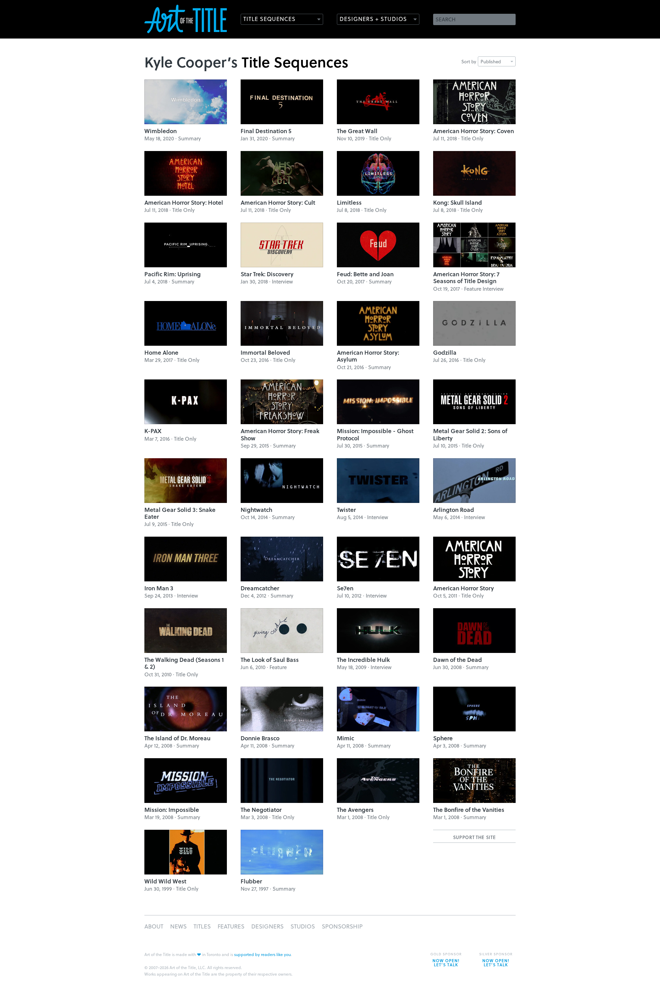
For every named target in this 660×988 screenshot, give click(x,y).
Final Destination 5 (266, 131)
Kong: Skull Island (457, 202)
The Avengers (355, 809)
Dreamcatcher (260, 588)
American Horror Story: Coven (473, 131)
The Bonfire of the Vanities (468, 809)
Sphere (443, 738)
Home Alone (161, 352)
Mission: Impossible (171, 809)
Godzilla (444, 352)
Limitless (349, 202)
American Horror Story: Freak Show (280, 434)
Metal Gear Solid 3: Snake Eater (180, 513)
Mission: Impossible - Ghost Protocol (375, 434)
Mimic (345, 738)
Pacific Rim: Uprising (172, 274)
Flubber (251, 881)
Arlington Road (453, 509)
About (153, 926)
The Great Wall (357, 131)
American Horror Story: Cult (278, 202)
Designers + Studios (373, 19)
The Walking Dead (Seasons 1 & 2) (184, 663)
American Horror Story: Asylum (368, 356)
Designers (267, 926)
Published (491, 61)
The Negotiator (261, 809)
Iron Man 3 (158, 588)
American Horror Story (463, 588)
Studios (302, 926)
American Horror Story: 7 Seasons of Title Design (466, 277)
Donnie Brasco (260, 738)
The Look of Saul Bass (270, 659)
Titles (202, 926)
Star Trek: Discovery (267, 274)
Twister (346, 509)
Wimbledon (160, 131)
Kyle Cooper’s (191, 61)
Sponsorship (342, 926)
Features (231, 926)
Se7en (345, 588)
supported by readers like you (262, 954)
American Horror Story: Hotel (183, 202)
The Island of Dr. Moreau (177, 738)
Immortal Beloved (265, 352)
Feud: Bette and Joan (365, 274)
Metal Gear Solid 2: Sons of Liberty (470, 434)
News (178, 926)
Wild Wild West (165, 881)
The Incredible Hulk (363, 659)
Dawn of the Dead (457, 659)
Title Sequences (269, 19)
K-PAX (153, 431)
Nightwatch (256, 509)
